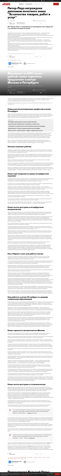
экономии (23, 421)
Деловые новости (29, 457)
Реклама (43, 4)
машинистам (34, 392)
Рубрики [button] (21, 4)
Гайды (25, 458)
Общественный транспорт (12, 458)
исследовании (32, 438)
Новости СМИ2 (10, 66)
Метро (44, 457)
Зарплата (40, 457)
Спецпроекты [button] (29, 4)
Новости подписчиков (13, 60)
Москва (18, 458)
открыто (35, 333)
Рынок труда (35, 457)
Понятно (57, 474)
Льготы (9, 387)
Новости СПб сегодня (22, 457)
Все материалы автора (21, 23)
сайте (19, 152)
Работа (22, 458)
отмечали (29, 413)
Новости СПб (16, 457)
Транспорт (47, 457)
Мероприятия (37, 4)
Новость (19, 60)
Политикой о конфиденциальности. (26, 474)
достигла (48, 442)
